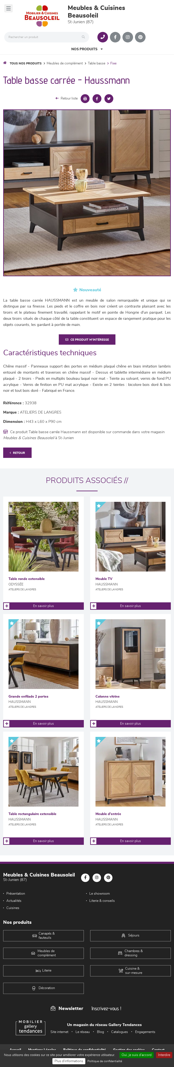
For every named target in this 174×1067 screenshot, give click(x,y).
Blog (100, 1032)
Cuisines (12, 908)
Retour (19, 453)
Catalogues (119, 1032)
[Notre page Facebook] (115, 37)
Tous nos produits (26, 63)
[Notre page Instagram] (127, 37)
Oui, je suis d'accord (137, 1055)
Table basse (96, 63)
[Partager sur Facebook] (97, 98)
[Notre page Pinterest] (140, 37)
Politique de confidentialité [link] (104, 1061)
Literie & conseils (102, 900)
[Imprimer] (85, 98)
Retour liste (69, 98)
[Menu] (8, 8)
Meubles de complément (65, 63)
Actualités (13, 900)
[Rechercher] (84, 37)
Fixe (113, 63)
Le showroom (99, 893)
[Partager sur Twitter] (108, 98)
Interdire (164, 1055)
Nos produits (84, 49)
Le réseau (83, 1032)
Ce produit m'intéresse (89, 339)
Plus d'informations (69, 1061)
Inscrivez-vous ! (106, 1008)
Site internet (59, 1032)
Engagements (145, 1032)
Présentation (15, 893)
